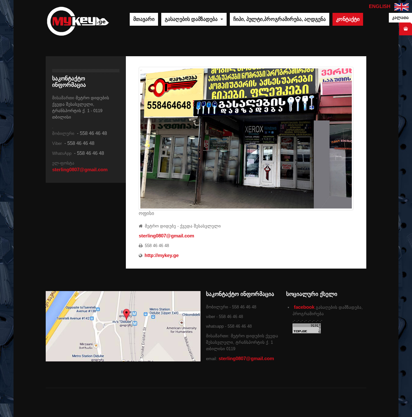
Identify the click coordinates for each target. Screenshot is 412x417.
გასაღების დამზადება (192, 19)
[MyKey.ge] (78, 20)
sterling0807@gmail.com (166, 235)
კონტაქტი (348, 19)
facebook (304, 307)
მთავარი (143, 19)
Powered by (337, 403)
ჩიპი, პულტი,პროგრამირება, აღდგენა (279, 19)
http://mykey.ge (162, 255)
